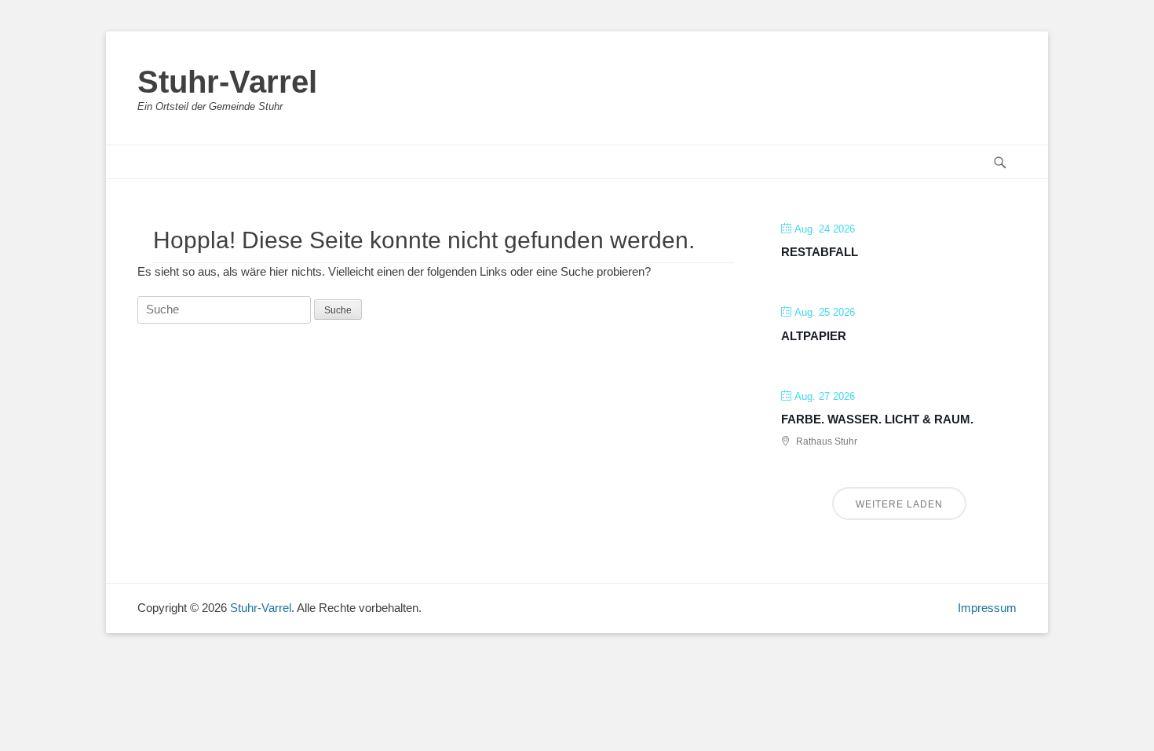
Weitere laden (899, 504)
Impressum (987, 607)
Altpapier (813, 336)
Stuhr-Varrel (227, 81)
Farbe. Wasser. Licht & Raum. (877, 419)
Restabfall (819, 251)
